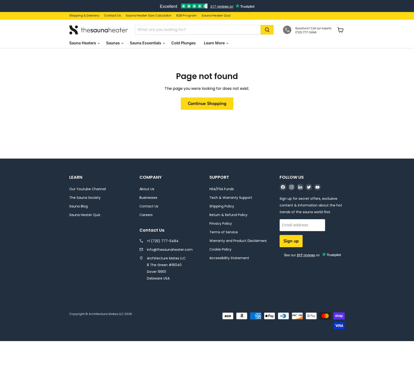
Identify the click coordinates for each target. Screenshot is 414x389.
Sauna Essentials (146, 42)
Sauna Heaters (83, 42)
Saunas (113, 42)
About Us (146, 189)
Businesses (148, 197)
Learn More (215, 42)
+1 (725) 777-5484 (162, 241)
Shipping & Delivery (84, 15)
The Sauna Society (85, 197)
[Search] (267, 29)
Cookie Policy (220, 249)
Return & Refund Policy (228, 214)
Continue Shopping (207, 103)
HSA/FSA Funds (221, 189)
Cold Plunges (184, 42)
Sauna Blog (78, 206)
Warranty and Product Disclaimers (238, 240)
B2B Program (186, 15)
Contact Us (112, 15)
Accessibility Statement (229, 258)
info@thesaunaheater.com (170, 249)
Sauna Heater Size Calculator (149, 15)
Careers (146, 214)
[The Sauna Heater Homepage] (99, 29)
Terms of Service (223, 232)
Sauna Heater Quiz (216, 15)
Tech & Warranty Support (230, 197)
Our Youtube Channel (87, 189)
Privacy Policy (220, 223)
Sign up (291, 241)
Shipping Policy (221, 206)
